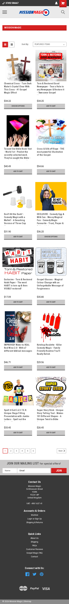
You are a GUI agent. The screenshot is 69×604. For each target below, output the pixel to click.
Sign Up (38, 519)
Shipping (34, 542)
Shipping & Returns (34, 522)
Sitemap (27, 601)
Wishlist (34, 515)
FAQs (34, 545)
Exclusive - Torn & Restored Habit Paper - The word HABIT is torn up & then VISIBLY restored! (18, 284)
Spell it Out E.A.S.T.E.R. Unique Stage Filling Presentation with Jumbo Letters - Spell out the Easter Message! (16, 415)
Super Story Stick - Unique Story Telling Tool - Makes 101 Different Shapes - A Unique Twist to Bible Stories (50, 415)
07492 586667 (12, 3)
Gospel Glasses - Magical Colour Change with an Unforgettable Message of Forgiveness (50, 284)
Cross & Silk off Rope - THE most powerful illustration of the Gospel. (50, 152)
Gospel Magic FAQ (34, 553)
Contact (34, 557)
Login (29, 519)
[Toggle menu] (4, 12)
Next (61, 451)
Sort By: (25, 44)
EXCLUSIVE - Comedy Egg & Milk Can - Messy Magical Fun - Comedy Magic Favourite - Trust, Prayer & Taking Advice (50, 219)
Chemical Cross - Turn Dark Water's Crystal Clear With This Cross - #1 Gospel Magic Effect (18, 88)
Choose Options (18, 106)
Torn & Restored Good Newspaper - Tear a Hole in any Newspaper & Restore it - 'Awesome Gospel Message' (50, 88)
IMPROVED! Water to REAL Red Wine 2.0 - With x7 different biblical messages (18, 347)
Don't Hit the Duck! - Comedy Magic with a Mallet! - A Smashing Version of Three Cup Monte (15, 219)
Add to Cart (51, 106)
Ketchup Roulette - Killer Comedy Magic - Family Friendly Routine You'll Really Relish (49, 349)
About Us (34, 538)
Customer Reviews (34, 549)
